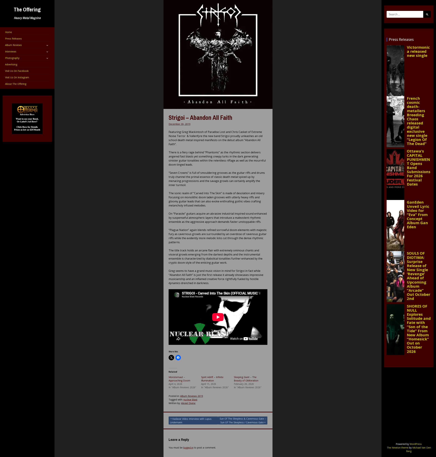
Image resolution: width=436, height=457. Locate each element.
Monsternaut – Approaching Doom (179, 378)
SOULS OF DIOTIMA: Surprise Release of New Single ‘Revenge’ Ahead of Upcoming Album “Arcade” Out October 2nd (418, 275)
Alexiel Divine (188, 403)
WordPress (416, 444)
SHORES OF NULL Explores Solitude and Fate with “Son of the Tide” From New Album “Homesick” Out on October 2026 (419, 328)
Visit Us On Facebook (17, 71)
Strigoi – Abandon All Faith (200, 118)
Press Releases (13, 38)
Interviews (10, 51)
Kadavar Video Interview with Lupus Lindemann (191, 420)
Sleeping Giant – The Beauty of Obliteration (246, 378)
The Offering (27, 9)
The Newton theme (397, 447)
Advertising (11, 64)
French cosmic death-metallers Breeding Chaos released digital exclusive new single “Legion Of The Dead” (417, 121)
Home (8, 32)
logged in (188, 447)
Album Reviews (13, 45)
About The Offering (15, 83)
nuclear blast (190, 399)
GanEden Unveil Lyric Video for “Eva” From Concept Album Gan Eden (418, 214)
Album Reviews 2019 (191, 396)
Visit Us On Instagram (17, 77)
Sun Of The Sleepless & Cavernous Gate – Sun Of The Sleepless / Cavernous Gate (243, 420)
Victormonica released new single (418, 51)
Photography (12, 58)
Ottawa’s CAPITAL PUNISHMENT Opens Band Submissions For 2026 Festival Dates (418, 167)
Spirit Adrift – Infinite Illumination (212, 378)
